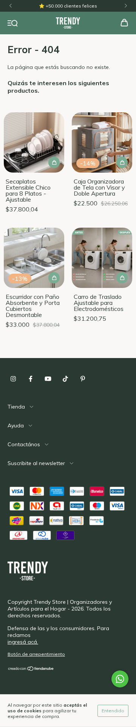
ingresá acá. (23, 641)
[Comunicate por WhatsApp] (119, 678)
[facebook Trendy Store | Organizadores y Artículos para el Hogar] (30, 378)
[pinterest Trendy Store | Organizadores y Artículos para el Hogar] (82, 378)
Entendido (113, 710)
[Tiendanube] (31, 669)
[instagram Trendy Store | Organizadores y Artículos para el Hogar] (13, 378)
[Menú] (13, 23)
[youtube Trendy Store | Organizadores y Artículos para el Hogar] (48, 378)
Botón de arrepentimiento (36, 654)
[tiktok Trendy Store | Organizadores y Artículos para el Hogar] (65, 378)
